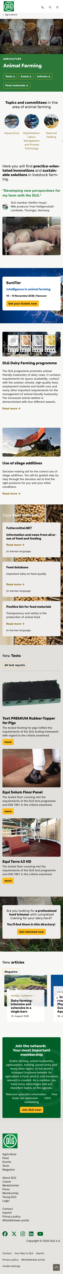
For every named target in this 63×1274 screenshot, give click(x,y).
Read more (9, 408)
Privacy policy (10, 1260)
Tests (8, 76)
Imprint (40, 1253)
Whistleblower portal (33, 1260)
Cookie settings (11, 1266)
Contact (7, 1253)
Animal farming (22, 996)
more (8, 742)
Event (25, 76)
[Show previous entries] (6, 998)
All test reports (15, 665)
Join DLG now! (31, 1109)
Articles (42, 76)
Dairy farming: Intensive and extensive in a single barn (21, 1006)
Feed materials (15, 85)
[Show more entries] (57, 998)
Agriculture (11, 14)
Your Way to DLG (23, 1253)
